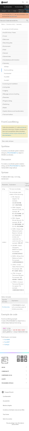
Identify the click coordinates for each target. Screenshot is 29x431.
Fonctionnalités (19, 7)
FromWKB (6, 77)
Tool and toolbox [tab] (8, 114)
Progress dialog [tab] (7, 101)
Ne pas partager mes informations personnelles (15, 423)
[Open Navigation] (27, 2)
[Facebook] (18, 357)
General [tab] (5, 53)
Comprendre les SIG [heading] (7, 375)
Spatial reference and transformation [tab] (13, 111)
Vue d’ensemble (8, 7)
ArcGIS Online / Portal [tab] (9, 32)
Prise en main (9, 11)
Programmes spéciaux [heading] (7, 383)
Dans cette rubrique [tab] (7, 141)
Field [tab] (4, 49)
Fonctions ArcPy (11, 24)
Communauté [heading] (5, 371)
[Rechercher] (23, 2)
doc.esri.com (13, 16)
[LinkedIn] (25, 357)
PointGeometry (13, 153)
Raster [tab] (5, 107)
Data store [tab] (6, 39)
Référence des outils (21, 11)
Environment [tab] (6, 46)
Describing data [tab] (7, 43)
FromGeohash (7, 73)
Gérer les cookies (7, 419)
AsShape (6, 66)
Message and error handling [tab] (11, 94)
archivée (22, 127)
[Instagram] (22, 360)
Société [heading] (4, 379)
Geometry (19, 24)
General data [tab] (7, 56)
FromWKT (6, 80)
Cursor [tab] (5, 36)
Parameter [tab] (6, 97)
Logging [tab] (5, 90)
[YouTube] (25, 360)
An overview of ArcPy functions (10, 29)
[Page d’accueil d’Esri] (4, 2)
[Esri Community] (18, 360)
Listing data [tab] (6, 87)
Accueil (4, 11)
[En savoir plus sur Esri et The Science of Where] (5, 360)
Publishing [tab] (6, 104)
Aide (14, 11)
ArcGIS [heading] (3, 367)
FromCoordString (8, 70)
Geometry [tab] (6, 63)
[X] (22, 357)
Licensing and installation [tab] (10, 83)
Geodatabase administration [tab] (11, 60)
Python (3, 24)
